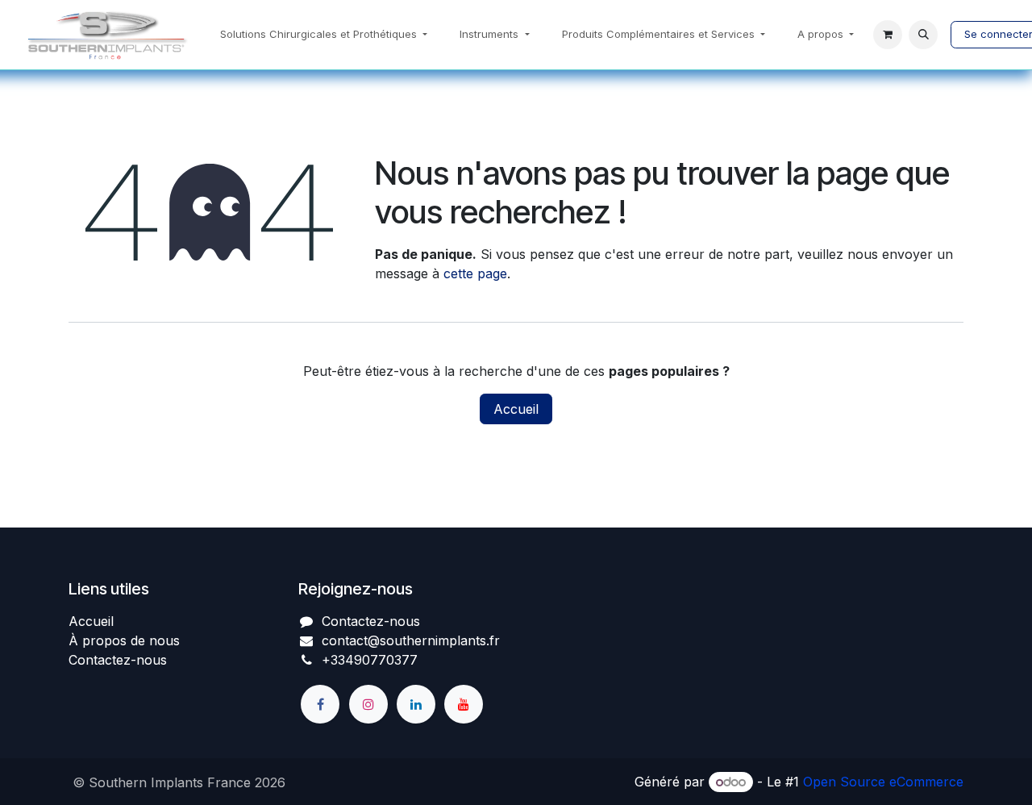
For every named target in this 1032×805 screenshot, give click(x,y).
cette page (475, 273)
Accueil (516, 409)
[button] (923, 34)
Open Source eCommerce (883, 782)
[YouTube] (463, 704)
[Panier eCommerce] (887, 34)
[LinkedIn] (416, 704)
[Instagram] (368, 704)
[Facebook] (320, 704)
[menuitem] (324, 34)
